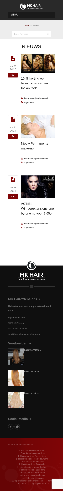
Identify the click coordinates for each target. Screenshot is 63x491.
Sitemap (50, 481)
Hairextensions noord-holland (33, 467)
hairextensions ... (33, 349)
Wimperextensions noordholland (27, 481)
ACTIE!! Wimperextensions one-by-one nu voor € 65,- (38, 208)
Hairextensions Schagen (33, 478)
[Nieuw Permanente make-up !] (13, 119)
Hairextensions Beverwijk (33, 464)
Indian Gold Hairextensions (31, 450)
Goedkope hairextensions (33, 453)
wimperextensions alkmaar (33, 475)
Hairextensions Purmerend (33, 472)
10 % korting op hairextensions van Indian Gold (34, 83)
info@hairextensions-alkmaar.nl (24, 334)
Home (26, 25)
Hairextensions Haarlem (33, 461)
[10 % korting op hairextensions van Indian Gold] (13, 58)
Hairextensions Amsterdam (33, 456)
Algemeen (29, 102)
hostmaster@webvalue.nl (36, 98)
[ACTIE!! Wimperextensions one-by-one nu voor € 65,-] (13, 179)
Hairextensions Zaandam (33, 470)
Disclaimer (21, 483)
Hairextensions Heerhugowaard (33, 459)
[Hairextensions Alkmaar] (31, 6)
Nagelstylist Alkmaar (39, 483)
